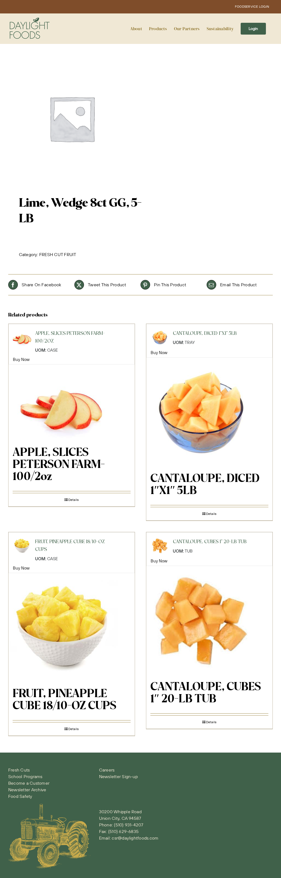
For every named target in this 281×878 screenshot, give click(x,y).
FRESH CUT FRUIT (57, 254)
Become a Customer (28, 783)
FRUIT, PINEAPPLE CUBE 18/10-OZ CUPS (64, 700)
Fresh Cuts (19, 770)
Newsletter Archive (27, 789)
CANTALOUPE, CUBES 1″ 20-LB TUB (205, 693)
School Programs (25, 776)
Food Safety (20, 796)
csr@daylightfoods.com (135, 838)
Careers (107, 770)
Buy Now (21, 359)
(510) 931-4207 (128, 824)
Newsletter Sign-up (118, 776)
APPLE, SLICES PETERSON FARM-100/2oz (59, 465)
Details (73, 500)
